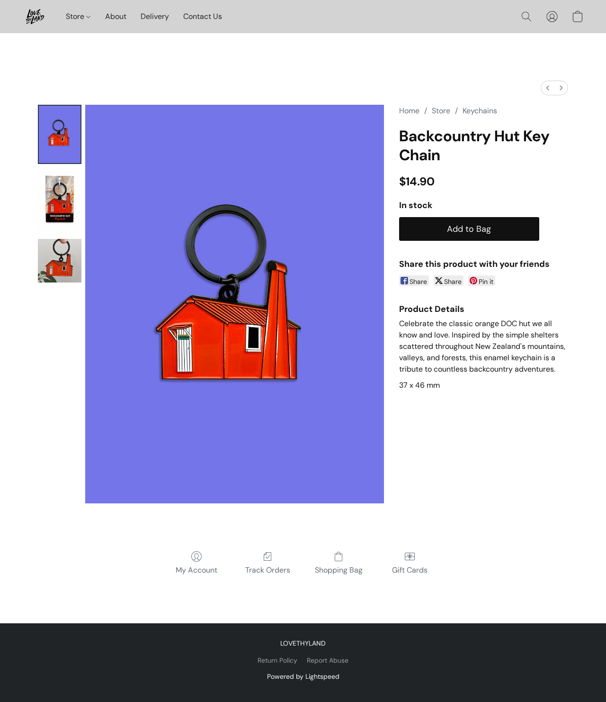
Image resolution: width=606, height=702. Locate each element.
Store (76, 16)
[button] (35, 16)
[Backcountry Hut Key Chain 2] (59, 261)
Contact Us (202, 16)
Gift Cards (410, 570)
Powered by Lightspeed (303, 676)
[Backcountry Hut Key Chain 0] (59, 134)
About (115, 16)
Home (409, 111)
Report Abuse (327, 660)
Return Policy (277, 660)
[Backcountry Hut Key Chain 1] (59, 201)
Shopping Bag (339, 570)
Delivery (155, 16)
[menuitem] (547, 88)
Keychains (480, 111)
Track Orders (267, 570)
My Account (196, 570)
